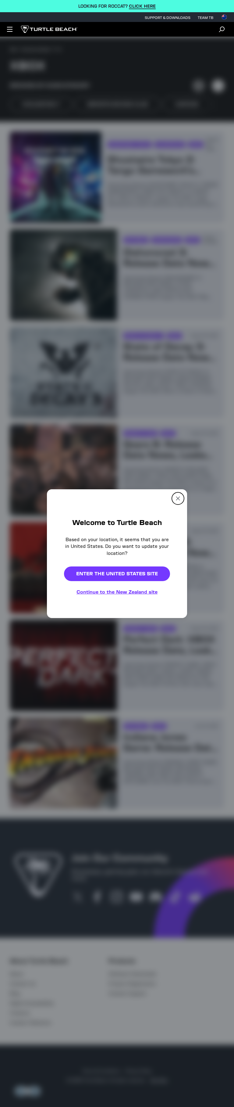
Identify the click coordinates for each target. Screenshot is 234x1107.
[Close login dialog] (173, 695)
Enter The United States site (117, 574)
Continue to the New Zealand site (117, 592)
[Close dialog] (178, 498)
